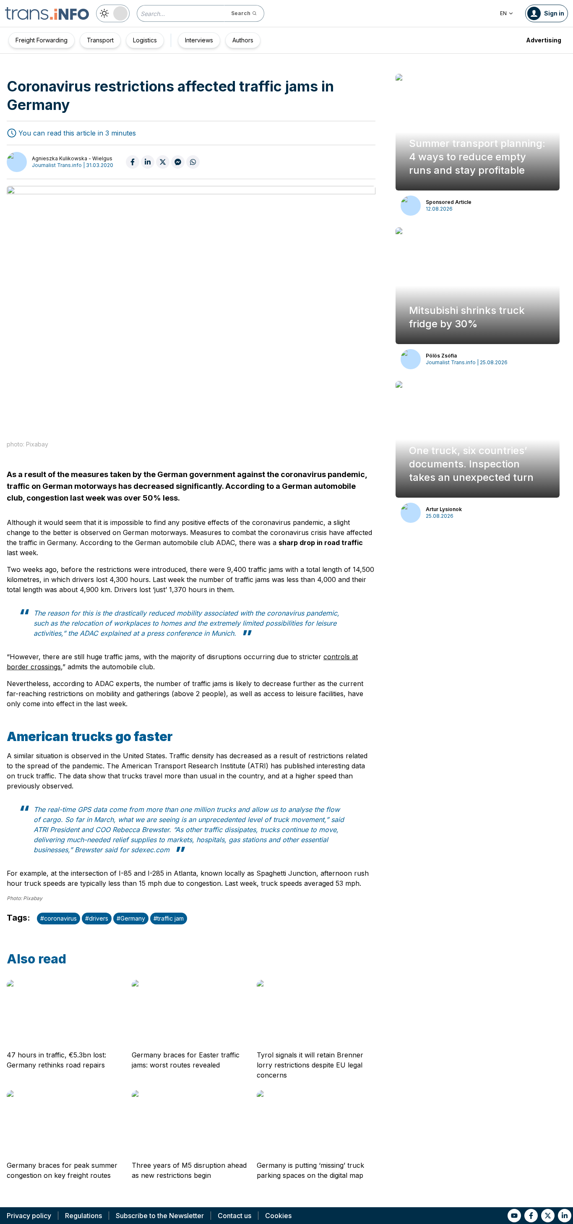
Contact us (234, 1215)
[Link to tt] (548, 1215)
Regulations (83, 1215)
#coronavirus (58, 918)
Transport (100, 40)
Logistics (145, 40)
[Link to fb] (531, 1215)
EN (503, 13)
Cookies (278, 1215)
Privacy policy (29, 1215)
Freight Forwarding (42, 40)
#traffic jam (169, 918)
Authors (242, 40)
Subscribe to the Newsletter (160, 1215)
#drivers (96, 918)
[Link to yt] (514, 1215)
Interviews (199, 40)
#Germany (131, 918)
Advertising (543, 40)
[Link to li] (564, 1215)
